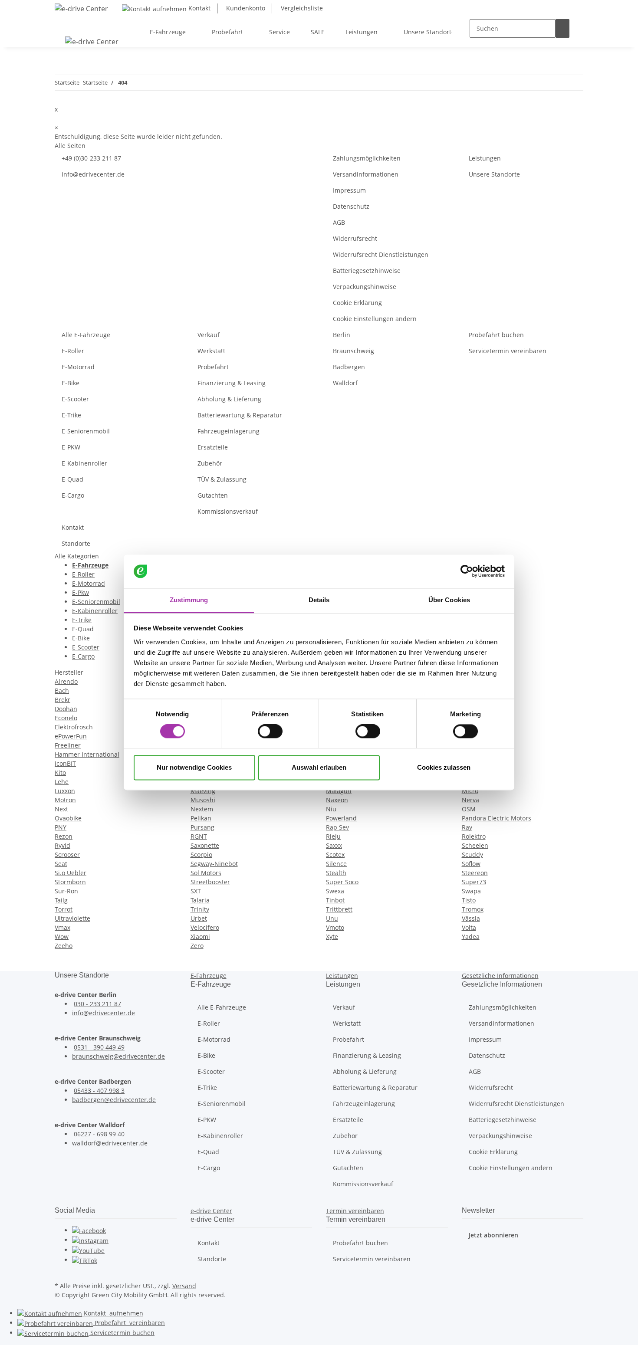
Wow (62, 936)
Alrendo (66, 681)
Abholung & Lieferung (229, 399)
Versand (184, 1286)
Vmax (62, 927)
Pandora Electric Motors (496, 818)
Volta (469, 927)
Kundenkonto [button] (244, 8)
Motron (65, 800)
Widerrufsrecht (355, 238)
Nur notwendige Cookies (194, 767)
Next (61, 809)
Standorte (76, 543)
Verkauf (208, 335)
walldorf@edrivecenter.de (110, 1143)
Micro (470, 791)
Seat (61, 863)
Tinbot (335, 900)
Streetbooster (210, 882)
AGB (339, 222)
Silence (336, 863)
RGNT (199, 836)
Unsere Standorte (494, 174)
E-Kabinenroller (84, 463)
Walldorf (345, 383)
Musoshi (203, 800)
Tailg (61, 900)
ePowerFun (71, 736)
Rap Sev (337, 827)
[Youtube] (88, 1250)
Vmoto (335, 927)
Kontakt (198, 8)
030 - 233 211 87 (97, 1004)
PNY (60, 827)
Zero (197, 946)
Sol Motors (206, 873)
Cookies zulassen (443, 767)
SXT (196, 891)
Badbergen (349, 367)
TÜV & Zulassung (222, 479)
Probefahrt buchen (496, 335)
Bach (62, 690)
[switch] (270, 731)
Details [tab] (319, 600)
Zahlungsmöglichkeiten (367, 158)
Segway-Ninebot (214, 863)
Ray (467, 827)
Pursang (202, 827)
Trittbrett (339, 909)
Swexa (335, 891)
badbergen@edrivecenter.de (114, 1100)
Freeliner (68, 745)
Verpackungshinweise (364, 286)
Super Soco (342, 882)
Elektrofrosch (74, 727)
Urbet (199, 918)
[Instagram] (90, 1240)
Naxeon (337, 800)
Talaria (200, 900)
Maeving (203, 791)
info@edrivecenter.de (93, 174)
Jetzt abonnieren (493, 1235)
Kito (60, 772)
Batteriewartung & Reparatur (239, 415)
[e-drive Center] (81, 8)
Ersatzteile (212, 447)
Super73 (474, 882)
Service (122, 1333)
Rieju (333, 836)
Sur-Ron (66, 891)
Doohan (66, 709)
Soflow (471, 863)
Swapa (471, 891)
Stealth (336, 873)
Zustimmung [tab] (189, 600)
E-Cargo (73, 495)
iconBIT (65, 763)
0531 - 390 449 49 (99, 1047)
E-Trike (71, 415)
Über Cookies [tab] (449, 600)
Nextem (202, 809)
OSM (469, 809)
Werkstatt (211, 351)
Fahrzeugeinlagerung (228, 431)
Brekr (62, 699)
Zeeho (63, 946)
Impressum (349, 190)
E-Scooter (75, 399)
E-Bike (70, 383)
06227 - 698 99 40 (99, 1134)
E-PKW (71, 447)
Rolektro (474, 836)
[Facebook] (89, 1230)
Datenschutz (351, 206)
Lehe (62, 781)
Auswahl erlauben (319, 767)
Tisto (469, 900)
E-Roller (73, 351)
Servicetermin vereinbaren (507, 351)
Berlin (341, 335)
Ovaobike (68, 818)
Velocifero (205, 927)
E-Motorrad (78, 367)
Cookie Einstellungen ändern (375, 319)
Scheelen (475, 845)
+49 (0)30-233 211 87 (91, 158)
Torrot (63, 909)
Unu (332, 918)
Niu (331, 809)
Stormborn (70, 882)
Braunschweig (353, 351)
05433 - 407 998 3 (99, 1090)
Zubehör (209, 463)
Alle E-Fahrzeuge (86, 335)
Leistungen (485, 158)
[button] (209, 975)
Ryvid (62, 845)
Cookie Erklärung (357, 303)
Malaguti (339, 791)
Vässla (471, 918)
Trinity (200, 909)
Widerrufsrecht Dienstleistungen (380, 254)
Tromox (472, 909)
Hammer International (87, 754)
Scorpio (201, 854)
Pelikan (201, 818)
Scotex (335, 854)
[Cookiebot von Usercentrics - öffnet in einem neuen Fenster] (467, 571)
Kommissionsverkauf (227, 511)
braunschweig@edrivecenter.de (118, 1056)
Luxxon (65, 791)
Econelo (66, 718)
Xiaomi (200, 936)
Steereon (475, 873)
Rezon (63, 836)
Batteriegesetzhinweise (367, 270)
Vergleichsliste (301, 8)
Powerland (341, 818)
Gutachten (212, 495)
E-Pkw (80, 592)
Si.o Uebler (70, 873)
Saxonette (205, 845)
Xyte (332, 936)
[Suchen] (562, 28)
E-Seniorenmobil (86, 431)
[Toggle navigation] (65, 24)
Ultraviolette (72, 918)
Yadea (471, 936)
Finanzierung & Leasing (231, 383)
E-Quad (72, 479)
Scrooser (67, 854)
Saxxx (334, 845)
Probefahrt (213, 367)
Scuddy (472, 854)
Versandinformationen (365, 174)
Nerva (470, 800)
